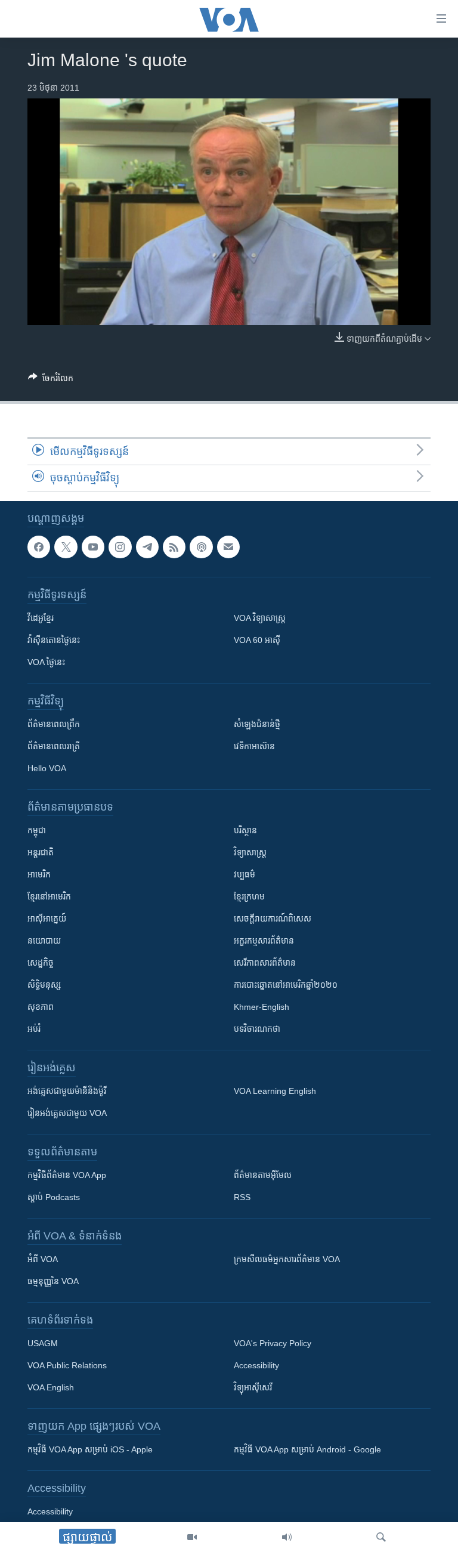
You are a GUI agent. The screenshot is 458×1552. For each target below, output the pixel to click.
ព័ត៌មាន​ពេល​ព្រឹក (53, 724)
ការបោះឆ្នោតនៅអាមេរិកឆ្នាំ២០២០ (286, 985)
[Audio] (287, 1537)
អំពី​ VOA (42, 1260)
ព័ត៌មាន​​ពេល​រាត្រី (53, 747)
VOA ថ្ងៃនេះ (46, 662)
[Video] (192, 1537)
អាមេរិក (39, 875)
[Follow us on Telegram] (147, 547)
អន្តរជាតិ (40, 853)
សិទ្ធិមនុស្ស (44, 985)
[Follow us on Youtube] (93, 547)
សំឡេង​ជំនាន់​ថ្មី (257, 724)
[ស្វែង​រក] (381, 1537)
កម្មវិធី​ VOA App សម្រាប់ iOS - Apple (90, 1450)
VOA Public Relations (67, 1366)
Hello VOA (46, 769)
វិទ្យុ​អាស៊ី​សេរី (253, 1388)
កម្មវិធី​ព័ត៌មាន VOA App (66, 1175)
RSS (242, 1197)
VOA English (50, 1388)
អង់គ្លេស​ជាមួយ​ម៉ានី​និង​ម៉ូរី (66, 1091)
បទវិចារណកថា (257, 1029)
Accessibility (256, 1366)
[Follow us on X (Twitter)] (65, 547)
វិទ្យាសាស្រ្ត (250, 853)
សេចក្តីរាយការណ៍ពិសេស (272, 919)
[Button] (50, 380)
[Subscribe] (228, 547)
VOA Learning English (275, 1091)
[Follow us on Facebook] (38, 547)
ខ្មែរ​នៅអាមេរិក (49, 897)
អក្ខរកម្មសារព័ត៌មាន (264, 941)
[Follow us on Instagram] (120, 547)
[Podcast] (201, 547)
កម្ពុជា (36, 831)
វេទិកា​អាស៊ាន (254, 747)
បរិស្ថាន (245, 831)
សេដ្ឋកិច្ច (40, 963)
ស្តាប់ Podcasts (53, 1197)
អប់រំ (34, 1029)
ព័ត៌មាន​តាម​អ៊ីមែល (263, 1175)
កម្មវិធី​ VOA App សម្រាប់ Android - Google (307, 1450)
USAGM (42, 1344)
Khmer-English (261, 1007)
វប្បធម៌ (244, 875)
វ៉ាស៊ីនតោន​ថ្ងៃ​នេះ (53, 640)
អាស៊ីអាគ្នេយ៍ (46, 919)
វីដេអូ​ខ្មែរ (40, 618)
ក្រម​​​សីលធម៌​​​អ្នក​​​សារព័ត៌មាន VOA (287, 1260)
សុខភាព (40, 1007)
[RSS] (174, 547)
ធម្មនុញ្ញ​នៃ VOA (53, 1282)
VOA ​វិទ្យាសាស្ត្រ (260, 618)
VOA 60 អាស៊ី (257, 640)
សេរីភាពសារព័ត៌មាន (265, 963)
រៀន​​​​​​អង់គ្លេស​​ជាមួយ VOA (67, 1113)
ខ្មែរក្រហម (249, 897)
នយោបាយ (44, 941)
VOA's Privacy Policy (272, 1344)
